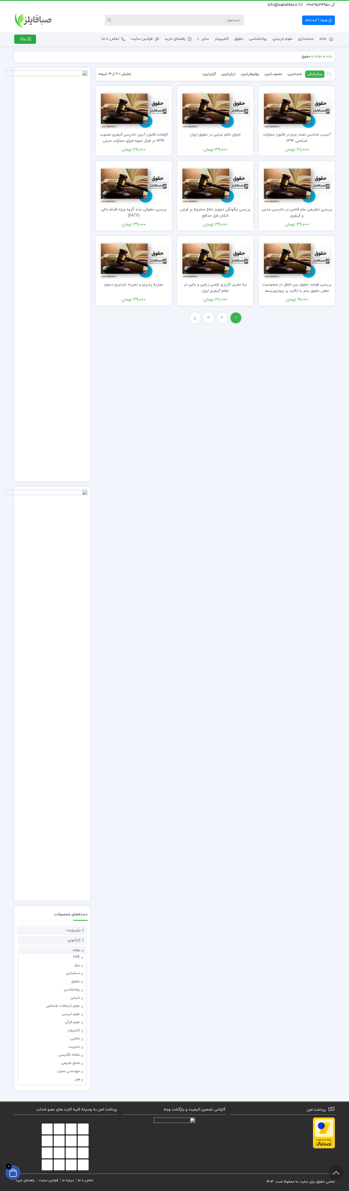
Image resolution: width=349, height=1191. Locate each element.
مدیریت (74, 1046)
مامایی (75, 1038)
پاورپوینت (73, 930)
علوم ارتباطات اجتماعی (63, 1005)
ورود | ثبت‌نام (317, 20)
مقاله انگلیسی (69, 1054)
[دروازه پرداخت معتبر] (324, 1132)
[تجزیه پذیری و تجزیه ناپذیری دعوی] (133, 258)
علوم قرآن (72, 1022)
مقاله (318, 56)
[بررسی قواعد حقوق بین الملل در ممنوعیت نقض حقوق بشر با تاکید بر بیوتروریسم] (296, 258)
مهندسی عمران (68, 1071)
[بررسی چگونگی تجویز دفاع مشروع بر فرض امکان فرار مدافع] (215, 183)
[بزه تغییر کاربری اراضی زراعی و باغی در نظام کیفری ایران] (215, 258)
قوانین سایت (142, 38)
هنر (77, 1079)
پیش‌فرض (314, 74)
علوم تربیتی (282, 38)
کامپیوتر (222, 38)
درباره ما (68, 1180)
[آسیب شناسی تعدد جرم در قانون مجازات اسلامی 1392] (296, 108)
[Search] (110, 20)
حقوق (238, 38)
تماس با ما (110, 38)
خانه (323, 38)
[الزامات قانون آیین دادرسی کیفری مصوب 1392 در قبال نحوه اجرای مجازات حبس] (133, 108)
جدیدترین (295, 74)
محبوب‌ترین (273, 74)
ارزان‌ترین (228, 74)
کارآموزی (74, 940)
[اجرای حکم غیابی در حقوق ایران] (215, 108)
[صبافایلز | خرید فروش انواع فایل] (33, 20)
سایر (205, 38)
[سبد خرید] (12, 1172)
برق (77, 965)
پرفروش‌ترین (250, 74)
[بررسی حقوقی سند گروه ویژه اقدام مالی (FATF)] (133, 183)
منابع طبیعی (70, 1063)
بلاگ (23, 39)
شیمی (75, 997)
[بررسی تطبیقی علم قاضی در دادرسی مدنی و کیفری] (296, 183)
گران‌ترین (209, 74)
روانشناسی (258, 38)
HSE (76, 956)
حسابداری (306, 38)
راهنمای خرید (174, 38)
